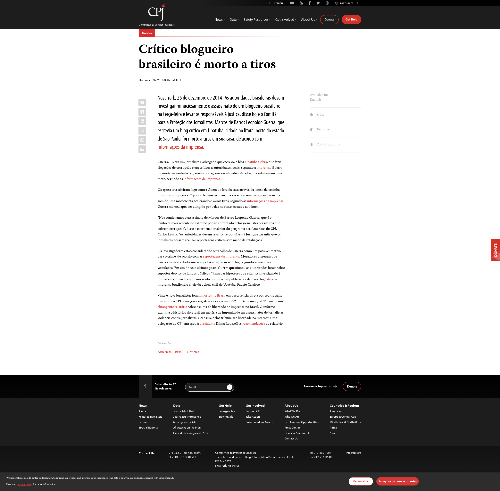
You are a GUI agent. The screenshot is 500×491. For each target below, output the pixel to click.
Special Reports (148, 427)
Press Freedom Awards (259, 422)
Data (176, 405)
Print (320, 115)
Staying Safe (226, 416)
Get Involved (255, 405)
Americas (335, 411)
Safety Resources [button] (256, 19)
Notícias (147, 33)
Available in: (319, 95)
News (143, 405)
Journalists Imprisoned (187, 416)
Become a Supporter (318, 386)
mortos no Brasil (213, 296)
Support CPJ (253, 411)
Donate (329, 19)
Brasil (179, 352)
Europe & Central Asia (343, 416)
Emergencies (227, 411)
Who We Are (292, 416)
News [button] (219, 19)
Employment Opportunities (302, 422)
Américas (164, 352)
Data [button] (233, 19)
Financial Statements (297, 433)
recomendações (253, 324)
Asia (332, 433)
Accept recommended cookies (398, 481)
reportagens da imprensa (221, 257)
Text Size (322, 130)
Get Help (351, 19)
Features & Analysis (150, 416)
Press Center (292, 427)
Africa (333, 427)
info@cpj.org (353, 452)
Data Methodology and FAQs (190, 433)
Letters (143, 422)
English (315, 100)
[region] (250, 481)
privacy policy (24, 484)
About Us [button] (308, 19)
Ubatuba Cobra (256, 162)
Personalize (360, 481)
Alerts (142, 411)
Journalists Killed (183, 411)
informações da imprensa (180, 146)
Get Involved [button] (284, 19)
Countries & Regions (344, 405)
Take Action (253, 416)
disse (270, 279)
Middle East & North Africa (345, 422)
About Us (291, 405)
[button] (357, 3)
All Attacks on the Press (187, 427)
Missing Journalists (184, 422)
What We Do (292, 411)
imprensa (263, 168)
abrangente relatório (172, 307)
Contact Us (291, 438)
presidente (207, 324)
